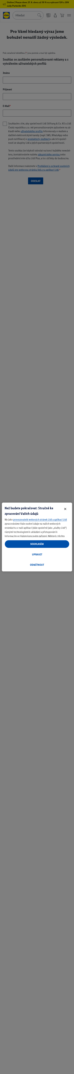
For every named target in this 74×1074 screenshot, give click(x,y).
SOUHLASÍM (37, 544)
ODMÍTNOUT (37, 564)
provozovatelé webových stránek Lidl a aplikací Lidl (40, 519)
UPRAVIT (37, 554)
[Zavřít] (65, 509)
